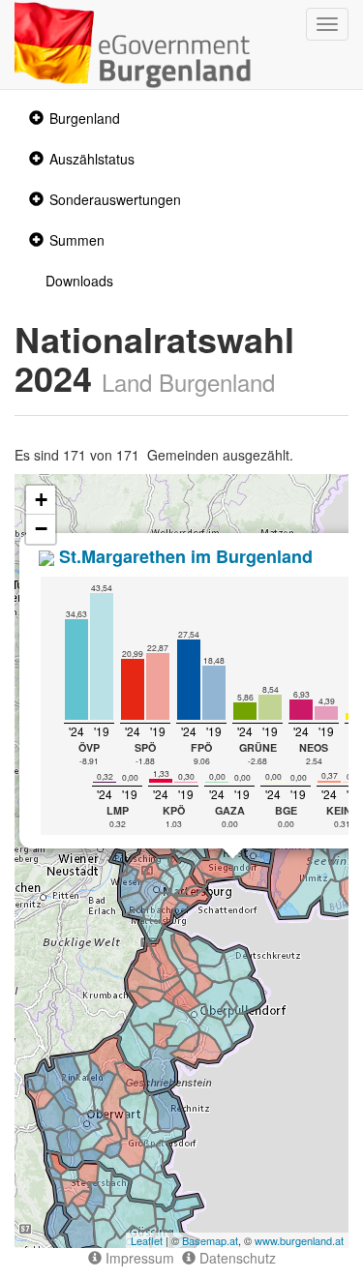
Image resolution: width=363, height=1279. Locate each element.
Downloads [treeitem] (79, 280)
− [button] (41, 529)
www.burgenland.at (299, 1240)
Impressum (138, 1257)
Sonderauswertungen (115, 199)
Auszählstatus (92, 158)
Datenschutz (236, 1257)
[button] (34, 118)
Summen (77, 240)
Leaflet (147, 1240)
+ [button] (41, 500)
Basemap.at (210, 1240)
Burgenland (84, 118)
